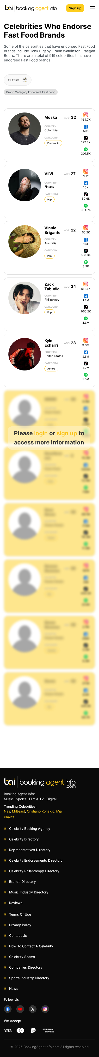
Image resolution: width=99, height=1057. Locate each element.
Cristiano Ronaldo (40, 811)
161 (85, 244)
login (41, 433)
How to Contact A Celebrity (31, 946)
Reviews (16, 903)
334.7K (86, 210)
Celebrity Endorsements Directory (35, 860)
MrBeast (18, 811)
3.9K (86, 266)
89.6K (86, 198)
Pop (49, 199)
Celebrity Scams (22, 957)
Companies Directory (25, 967)
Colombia (51, 128)
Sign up (75, 8)
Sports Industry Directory (29, 978)
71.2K (86, 176)
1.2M (86, 300)
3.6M (85, 345)
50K (86, 131)
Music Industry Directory (28, 892)
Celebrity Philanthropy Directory (34, 871)
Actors (51, 368)
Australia (50, 241)
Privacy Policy (20, 925)
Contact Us (18, 935)
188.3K (86, 255)
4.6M (85, 322)
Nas (7, 811)
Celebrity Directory (24, 839)
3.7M (85, 368)
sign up (67, 433)
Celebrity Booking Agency (29, 828)
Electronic (53, 143)
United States (53, 354)
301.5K (86, 153)
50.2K (86, 232)
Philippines (51, 297)
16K (85, 187)
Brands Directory (22, 881)
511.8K (85, 289)
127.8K (85, 142)
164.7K (86, 119)
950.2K (86, 311)
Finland (50, 184)
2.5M (85, 356)
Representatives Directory (29, 850)
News (13, 988)
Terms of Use (20, 914)
